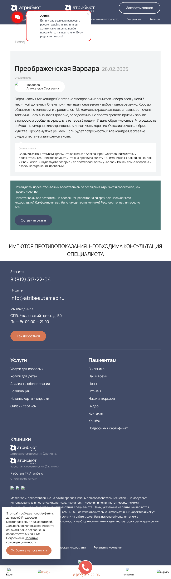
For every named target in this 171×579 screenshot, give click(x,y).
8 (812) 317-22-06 (145, 31)
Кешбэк (95, 421)
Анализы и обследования (30, 383)
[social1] (17, 487)
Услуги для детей (24, 376)
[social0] (12, 487)
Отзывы (95, 391)
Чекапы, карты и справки (29, 398)
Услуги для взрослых (26, 368)
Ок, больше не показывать (29, 550)
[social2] (23, 487)
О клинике (96, 368)
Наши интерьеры (102, 398)
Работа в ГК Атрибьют (27, 473)
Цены (93, 383)
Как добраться (28, 336)
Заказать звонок (139, 7)
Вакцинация (20, 391)
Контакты (96, 413)
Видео (93, 406)
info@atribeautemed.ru (37, 297)
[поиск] (44, 572)
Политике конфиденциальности (22, 540)
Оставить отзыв (33, 220)
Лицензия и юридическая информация (60, 547)
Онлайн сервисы (23, 406)
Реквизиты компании (108, 547)
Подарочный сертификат (108, 428)
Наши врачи (98, 376)
